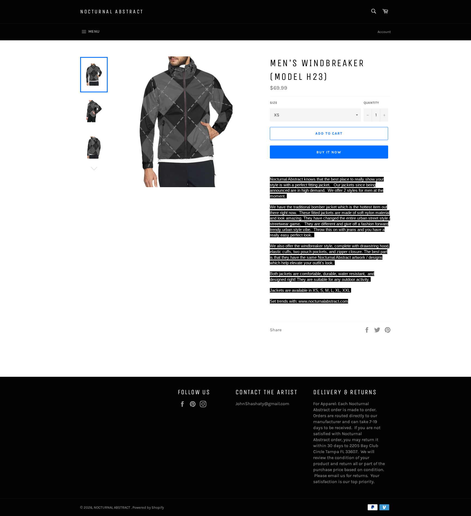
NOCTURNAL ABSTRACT (112, 11)
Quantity (371, 103)
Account (384, 32)
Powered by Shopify (148, 507)
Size (273, 103)
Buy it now (329, 152)
